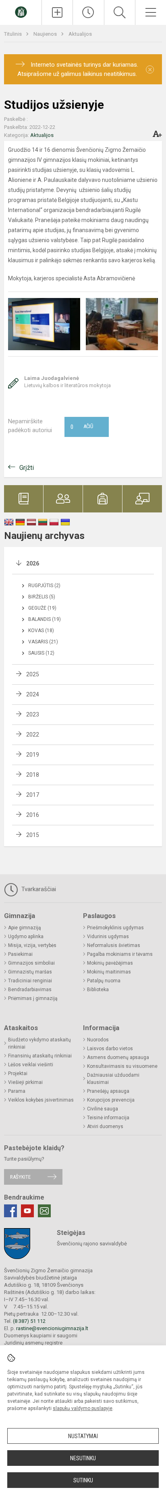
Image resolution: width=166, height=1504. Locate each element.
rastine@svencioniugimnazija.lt (52, 1328)
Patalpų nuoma (103, 981)
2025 (32, 674)
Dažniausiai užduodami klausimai (113, 1078)
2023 (32, 714)
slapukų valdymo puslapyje (82, 1408)
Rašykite (20, 1177)
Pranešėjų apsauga (108, 1091)
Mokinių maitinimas (109, 972)
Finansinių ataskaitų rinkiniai (40, 1056)
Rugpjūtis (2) (44, 585)
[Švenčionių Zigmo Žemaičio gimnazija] (21, 11)
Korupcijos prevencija (111, 1100)
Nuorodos (98, 1040)
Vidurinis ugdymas (108, 936)
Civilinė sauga (102, 1109)
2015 (32, 835)
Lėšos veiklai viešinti (30, 1064)
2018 (32, 774)
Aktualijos (80, 34)
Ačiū (82, 427)
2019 (32, 754)
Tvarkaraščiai (38, 889)
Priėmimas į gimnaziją (33, 998)
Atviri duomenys (105, 1126)
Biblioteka (98, 989)
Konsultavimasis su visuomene (122, 1066)
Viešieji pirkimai (25, 1082)
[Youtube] (27, 1210)
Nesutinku (83, 1458)
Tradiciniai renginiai (30, 981)
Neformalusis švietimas (113, 945)
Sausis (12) (41, 653)
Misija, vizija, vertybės (32, 945)
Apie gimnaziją (24, 928)
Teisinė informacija (108, 1117)
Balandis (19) (44, 619)
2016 (32, 815)
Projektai (17, 1073)
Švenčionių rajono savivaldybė (92, 1244)
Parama (16, 1091)
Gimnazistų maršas (30, 972)
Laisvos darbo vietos (110, 1048)
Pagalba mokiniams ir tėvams (120, 954)
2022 (32, 734)
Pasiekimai (20, 954)
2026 (32, 563)
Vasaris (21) (43, 642)
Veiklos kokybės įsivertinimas (41, 1100)
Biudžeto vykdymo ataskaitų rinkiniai (39, 1043)
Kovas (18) (41, 630)
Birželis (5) (41, 597)
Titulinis (13, 34)
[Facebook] (10, 1210)
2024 (32, 694)
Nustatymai (83, 1436)
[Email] (44, 1210)
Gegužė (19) (42, 608)
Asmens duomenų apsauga (118, 1057)
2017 (32, 795)
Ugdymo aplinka (26, 936)
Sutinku (83, 1480)
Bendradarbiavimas (30, 989)
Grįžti (26, 467)
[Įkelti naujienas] (57, 12)
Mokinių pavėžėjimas (110, 963)
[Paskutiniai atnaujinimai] (88, 12)
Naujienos (45, 34)
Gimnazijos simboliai (31, 963)
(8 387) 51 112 (29, 1321)
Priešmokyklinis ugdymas (115, 928)
